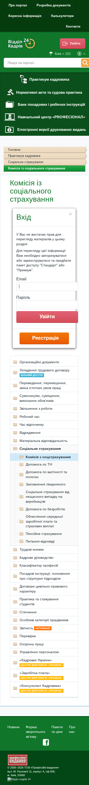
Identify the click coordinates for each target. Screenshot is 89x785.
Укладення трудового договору (44, 372)
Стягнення (28, 612)
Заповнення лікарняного (46, 484)
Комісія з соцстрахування (48, 457)
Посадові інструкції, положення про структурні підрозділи (45, 576)
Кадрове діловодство (36, 557)
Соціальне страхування (25, 162)
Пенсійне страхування (44, 534)
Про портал (18, 5)
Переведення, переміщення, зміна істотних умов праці (43, 385)
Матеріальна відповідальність (43, 441)
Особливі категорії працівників (44, 620)
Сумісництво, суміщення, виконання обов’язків (40, 398)
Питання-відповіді (40, 541)
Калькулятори (62, 16)
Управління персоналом (39, 652)
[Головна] (22, 46)
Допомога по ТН (39, 464)
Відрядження (30, 433)
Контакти (73, 26)
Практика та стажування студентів (39, 601)
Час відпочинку (32, 424)
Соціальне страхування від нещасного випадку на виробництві (47, 496)
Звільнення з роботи (36, 408)
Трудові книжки (32, 549)
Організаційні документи (39, 362)
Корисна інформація (25, 16)
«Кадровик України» (41, 662)
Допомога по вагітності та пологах (46, 474)
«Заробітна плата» (41, 675)
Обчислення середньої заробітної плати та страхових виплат (44, 521)
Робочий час (30, 417)
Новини (13, 727)
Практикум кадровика (24, 156)
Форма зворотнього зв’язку (35, 732)
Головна (14, 149)
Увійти (75, 43)
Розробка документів (54, 5)
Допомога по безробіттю (45, 509)
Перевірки (28, 636)
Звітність (35, 628)
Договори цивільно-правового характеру (43, 588)
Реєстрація (45, 338)
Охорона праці (32, 644)
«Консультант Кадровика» (41, 688)
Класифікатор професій (39, 565)
